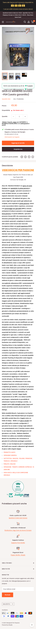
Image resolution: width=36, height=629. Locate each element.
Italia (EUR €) (6, 604)
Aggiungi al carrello (18, 143)
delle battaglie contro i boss (20, 404)
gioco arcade (24, 420)
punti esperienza (22, 226)
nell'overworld (17, 340)
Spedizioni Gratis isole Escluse (18, 518)
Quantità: (5, 116)
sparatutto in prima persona (20, 188)
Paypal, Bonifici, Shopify (18, 555)
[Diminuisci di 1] (13, 116)
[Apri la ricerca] (25, 22)
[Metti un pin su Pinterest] (25, 156)
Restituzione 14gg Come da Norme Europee (18, 530)
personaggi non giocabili (13, 208)
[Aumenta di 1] (25, 116)
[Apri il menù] (3, 22)
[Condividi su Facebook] (21, 156)
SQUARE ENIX (6, 99)
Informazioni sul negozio (12, 137)
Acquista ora (18, 149)
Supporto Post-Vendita (18, 542)
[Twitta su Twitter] (29, 156)
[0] (32, 22)
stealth (12, 191)
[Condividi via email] (32, 156)
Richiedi (7, 595)
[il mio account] (29, 22)
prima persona (24, 203)
